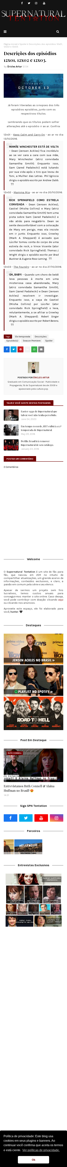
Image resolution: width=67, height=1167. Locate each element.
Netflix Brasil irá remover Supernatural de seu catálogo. (37, 443)
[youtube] (44, 3)
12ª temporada (22, 336)
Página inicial (10, 44)
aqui (60, 599)
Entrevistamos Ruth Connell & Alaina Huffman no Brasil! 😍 (29, 788)
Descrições (41, 336)
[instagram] (36, 3)
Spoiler (23, 44)
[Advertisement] (33, 966)
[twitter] (29, 3)
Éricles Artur (14, 66)
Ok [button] (33, 1159)
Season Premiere (32, 340)
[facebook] (22, 3)
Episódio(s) (12, 340)
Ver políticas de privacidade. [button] (41, 1150)
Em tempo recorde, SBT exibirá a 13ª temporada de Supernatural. (41, 428)
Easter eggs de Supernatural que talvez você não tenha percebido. (39, 413)
